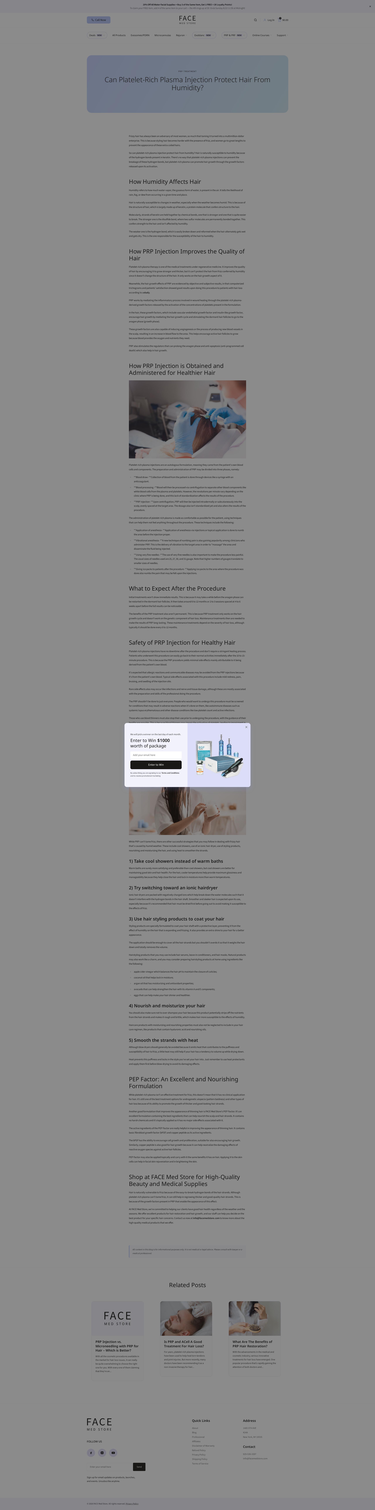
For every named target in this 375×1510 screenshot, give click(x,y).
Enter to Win (156, 765)
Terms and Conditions (170, 773)
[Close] (246, 727)
